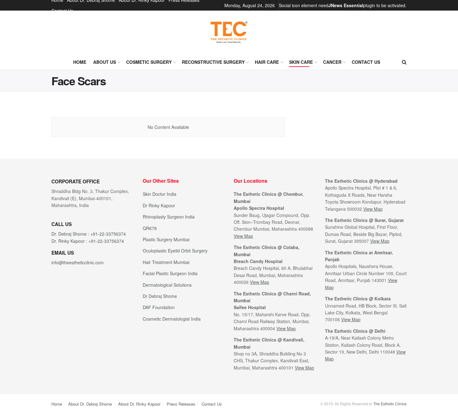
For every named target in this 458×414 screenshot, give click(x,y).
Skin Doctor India (159, 194)
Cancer (332, 62)
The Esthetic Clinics (390, 403)
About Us (104, 62)
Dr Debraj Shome (160, 296)
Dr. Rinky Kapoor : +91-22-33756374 (87, 241)
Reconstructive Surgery (213, 62)
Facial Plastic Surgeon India (170, 273)
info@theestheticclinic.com (77, 262)
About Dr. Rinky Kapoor (139, 404)
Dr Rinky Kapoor (159, 205)
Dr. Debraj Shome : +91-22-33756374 (88, 234)
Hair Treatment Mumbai (166, 262)
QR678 (150, 228)
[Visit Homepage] (229, 32)
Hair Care (267, 62)
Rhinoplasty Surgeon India (169, 217)
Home (79, 62)
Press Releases (181, 404)
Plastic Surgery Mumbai (166, 239)
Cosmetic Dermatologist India (172, 319)
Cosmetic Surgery (149, 62)
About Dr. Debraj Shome (90, 404)
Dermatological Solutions (167, 285)
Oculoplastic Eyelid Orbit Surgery (175, 250)
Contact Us (62, 10)
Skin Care (301, 62)
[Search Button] (404, 62)
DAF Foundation (159, 307)
